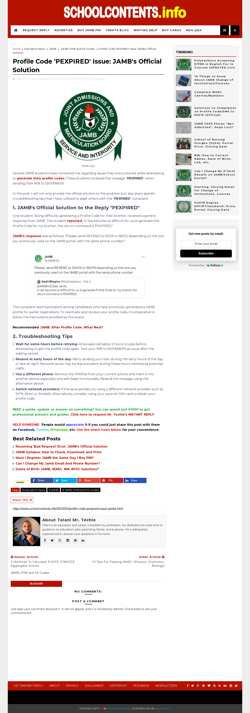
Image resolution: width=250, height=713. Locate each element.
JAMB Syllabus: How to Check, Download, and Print (58, 452)
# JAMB (53, 489)
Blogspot (162, 708)
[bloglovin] (209, 685)
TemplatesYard (119, 708)
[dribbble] (214, 685)
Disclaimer (94, 685)
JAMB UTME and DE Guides (78, 48)
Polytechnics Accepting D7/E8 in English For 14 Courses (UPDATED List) (214, 64)
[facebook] (187, 685)
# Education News (33, 489)
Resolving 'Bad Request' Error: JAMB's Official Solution (61, 446)
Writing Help (145, 30)
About (54, 685)
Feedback (141, 685)
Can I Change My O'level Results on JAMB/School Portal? (214, 174)
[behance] (225, 685)
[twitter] (192, 685)
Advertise (63, 30)
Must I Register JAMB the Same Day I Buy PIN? (55, 458)
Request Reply (36, 30)
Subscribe (206, 253)
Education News (34, 48)
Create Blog (117, 30)
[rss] (220, 685)
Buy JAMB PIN (89, 30)
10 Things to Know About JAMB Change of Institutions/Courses (213, 80)
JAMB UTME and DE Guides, (88, 78)
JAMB (52, 48)
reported (74, 221)
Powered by (196, 265)
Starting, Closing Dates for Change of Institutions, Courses (214, 190)
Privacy (72, 685)
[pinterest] (203, 685)
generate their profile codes (40, 178)
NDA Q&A (194, 30)
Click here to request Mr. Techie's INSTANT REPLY (112, 414)
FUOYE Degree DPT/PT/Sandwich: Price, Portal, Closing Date (215, 206)
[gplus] (198, 685)
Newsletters (166, 685)
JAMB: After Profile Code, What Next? (71, 327)
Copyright (118, 685)
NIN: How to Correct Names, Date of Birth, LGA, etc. (213, 159)
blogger (36, 583)
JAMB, (66, 78)
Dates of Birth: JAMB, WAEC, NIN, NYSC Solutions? (57, 469)
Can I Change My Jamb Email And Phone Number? (58, 463)
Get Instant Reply (28, 685)
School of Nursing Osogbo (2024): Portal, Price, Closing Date (214, 143)
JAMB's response (27, 236)
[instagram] (231, 685)
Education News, (51, 78)
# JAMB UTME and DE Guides (80, 489)
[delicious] (236, 685)
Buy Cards (171, 30)
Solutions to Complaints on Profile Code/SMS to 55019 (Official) (215, 111)
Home (17, 48)
